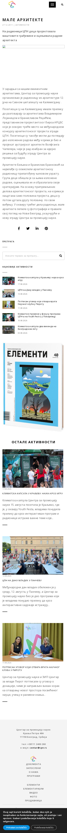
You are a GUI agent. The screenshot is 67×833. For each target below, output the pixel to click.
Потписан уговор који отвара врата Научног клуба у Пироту (37, 302)
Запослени (33, 768)
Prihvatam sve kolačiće (16, 827)
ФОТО (33, 796)
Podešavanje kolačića (43, 827)
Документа (33, 764)
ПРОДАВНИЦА (33, 800)
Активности (22, 25)
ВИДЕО (33, 792)
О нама (33, 772)
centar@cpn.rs (38, 747)
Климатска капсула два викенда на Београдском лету (37, 327)
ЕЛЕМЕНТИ (33, 784)
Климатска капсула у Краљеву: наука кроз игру (41, 278)
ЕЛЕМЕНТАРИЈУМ (33, 788)
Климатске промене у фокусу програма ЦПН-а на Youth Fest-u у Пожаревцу (39, 315)
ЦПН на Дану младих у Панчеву (35, 289)
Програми (33, 775)
